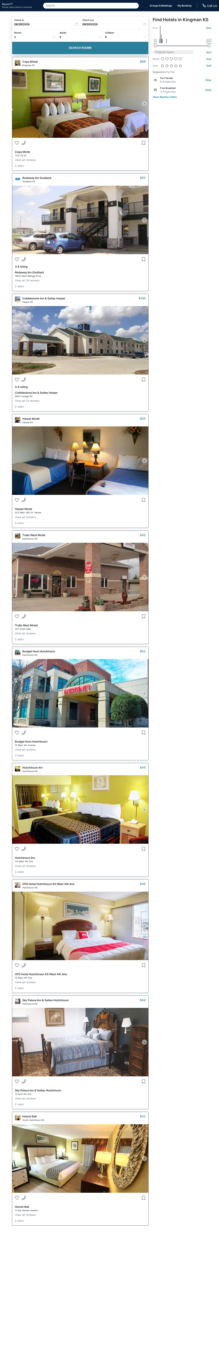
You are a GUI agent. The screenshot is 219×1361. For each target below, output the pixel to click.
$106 (142, 298)
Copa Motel (30, 61)
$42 (143, 1116)
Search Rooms (80, 47)
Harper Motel (31, 418)
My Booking (184, 5)
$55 (143, 178)
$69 (143, 61)
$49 (143, 1000)
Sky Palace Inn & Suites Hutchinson (45, 1000)
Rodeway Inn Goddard (36, 178)
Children (109, 32)
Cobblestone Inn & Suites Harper (43, 298)
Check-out (88, 20)
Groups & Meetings (161, 5)
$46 (143, 767)
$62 (143, 651)
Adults (63, 32)
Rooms (18, 32)
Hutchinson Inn (32, 767)
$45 (143, 535)
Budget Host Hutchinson (38, 651)
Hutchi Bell (29, 1116)
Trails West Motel (33, 535)
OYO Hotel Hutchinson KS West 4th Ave (48, 884)
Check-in (19, 20)
